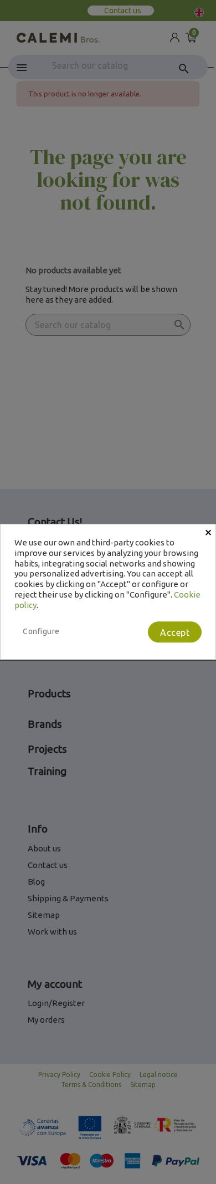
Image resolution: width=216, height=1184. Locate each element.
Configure (41, 631)
